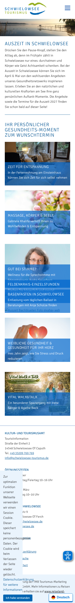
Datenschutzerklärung (22, 551)
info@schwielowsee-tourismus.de (27, 458)
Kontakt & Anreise (19, 538)
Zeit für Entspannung (28, 167)
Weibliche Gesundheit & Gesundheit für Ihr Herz (31, 345)
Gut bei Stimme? (22, 269)
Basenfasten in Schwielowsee (36, 294)
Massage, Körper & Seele (31, 215)
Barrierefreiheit (18, 565)
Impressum (15, 545)
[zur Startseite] (26, 9)
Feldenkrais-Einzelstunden (34, 284)
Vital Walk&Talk (22, 397)
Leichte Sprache (18, 558)
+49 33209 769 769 (22, 453)
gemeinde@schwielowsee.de (24, 521)
